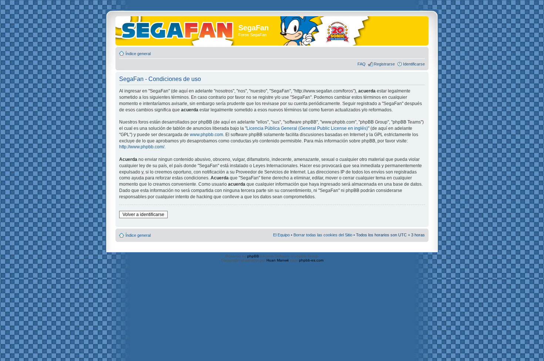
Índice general (138, 53)
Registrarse (384, 64)
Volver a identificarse (143, 214)
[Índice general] (177, 29)
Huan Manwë (277, 260)
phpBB (253, 256)
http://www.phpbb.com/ (141, 146)
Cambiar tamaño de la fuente (419, 52)
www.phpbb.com (206, 134)
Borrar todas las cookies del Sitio (322, 235)
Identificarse (414, 64)
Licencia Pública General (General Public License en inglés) (307, 128)
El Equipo (281, 235)
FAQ (361, 64)
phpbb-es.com (311, 260)
